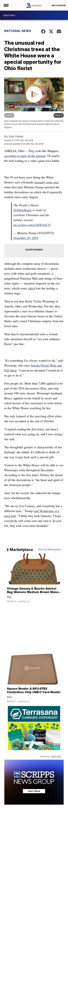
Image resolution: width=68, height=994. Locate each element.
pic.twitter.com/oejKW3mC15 (32, 225)
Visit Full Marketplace (49, 549)
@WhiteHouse (22, 210)
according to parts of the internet (25, 156)
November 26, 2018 (25, 238)
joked (31, 288)
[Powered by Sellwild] (56, 756)
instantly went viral (46, 182)
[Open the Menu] (6, 5)
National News (17, 31)
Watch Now (58, 5)
